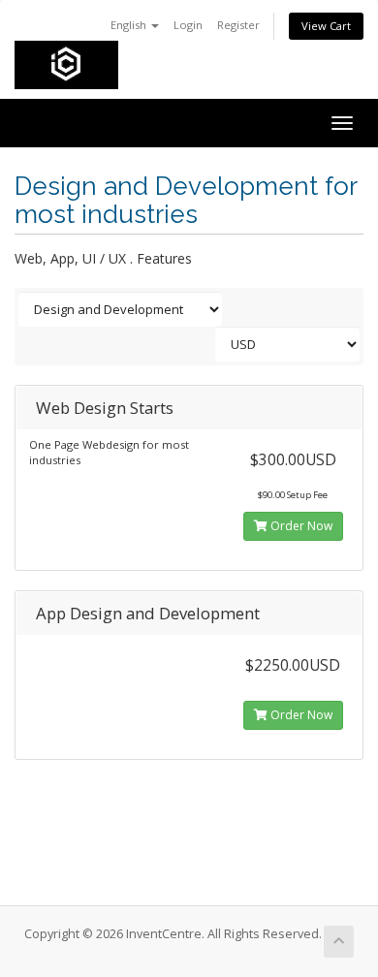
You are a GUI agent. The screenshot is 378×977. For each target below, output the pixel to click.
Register (238, 24)
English (129, 24)
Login (188, 24)
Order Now (300, 526)
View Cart (326, 25)
